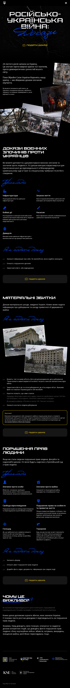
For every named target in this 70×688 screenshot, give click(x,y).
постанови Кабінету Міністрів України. (17, 422)
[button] (66, 3)
